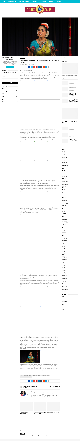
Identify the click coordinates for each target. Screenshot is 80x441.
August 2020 (64, 262)
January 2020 (64, 273)
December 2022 (64, 218)
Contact (59, 1)
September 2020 (65, 260)
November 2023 (64, 200)
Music (3, 99)
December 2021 (64, 237)
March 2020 (64, 270)
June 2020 (63, 265)
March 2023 (64, 213)
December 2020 (64, 256)
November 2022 (64, 219)
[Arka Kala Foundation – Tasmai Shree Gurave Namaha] (65, 89)
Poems (3, 101)
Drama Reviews (43, 1)
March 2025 (64, 175)
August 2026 (64, 147)
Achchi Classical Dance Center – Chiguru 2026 (72, 94)
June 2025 (63, 170)
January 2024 (64, 197)
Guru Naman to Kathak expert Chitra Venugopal (40, 413)
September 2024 (65, 184)
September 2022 (65, 222)
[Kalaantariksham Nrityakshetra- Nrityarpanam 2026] (70, 68)
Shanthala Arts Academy (46, 375)
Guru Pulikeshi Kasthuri (36, 375)
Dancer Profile (4, 91)
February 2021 (64, 253)
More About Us (9, 66)
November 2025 (64, 162)
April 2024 (63, 192)
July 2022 (63, 225)
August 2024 (64, 186)
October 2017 (64, 291)
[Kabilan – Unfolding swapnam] (65, 83)
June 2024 (63, 189)
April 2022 (63, 230)
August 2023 (64, 205)
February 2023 (64, 214)
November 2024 (64, 181)
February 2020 (64, 272)
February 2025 (64, 176)
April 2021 (63, 249)
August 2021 (64, 243)
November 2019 (64, 276)
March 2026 (64, 155)
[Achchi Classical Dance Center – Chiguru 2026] (65, 95)
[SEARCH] (77, 58)
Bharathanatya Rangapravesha (26, 375)
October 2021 (64, 240)
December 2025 (64, 160)
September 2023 (65, 203)
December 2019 (64, 275)
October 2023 (64, 202)
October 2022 (64, 221)
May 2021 (63, 248)
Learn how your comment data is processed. (42, 435)
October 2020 (64, 259)
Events (3, 94)
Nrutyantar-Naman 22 (54, 386)
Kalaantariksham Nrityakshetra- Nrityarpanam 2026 (70, 76)
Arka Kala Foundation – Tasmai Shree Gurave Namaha (73, 88)
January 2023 (64, 216)
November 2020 (64, 257)
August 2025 (64, 167)
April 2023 (63, 211)
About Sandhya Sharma (11, 1)
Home (4, 1)
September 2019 (65, 280)
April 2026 (63, 154)
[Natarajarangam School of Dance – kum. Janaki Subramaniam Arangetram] (65, 101)
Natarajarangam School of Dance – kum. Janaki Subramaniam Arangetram (73, 100)
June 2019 (63, 283)
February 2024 (64, 195)
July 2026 (63, 149)
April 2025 (63, 173)
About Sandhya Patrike (24, 1)
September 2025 (65, 165)
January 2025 (64, 178)
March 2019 (64, 284)
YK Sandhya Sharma (24, 64)
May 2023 (63, 210)
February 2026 (64, 157)
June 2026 (63, 151)
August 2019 (64, 281)
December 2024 (64, 179)
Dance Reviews (34, 1)
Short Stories (51, 1)
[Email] (73, 1)
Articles (3, 88)
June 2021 (63, 246)
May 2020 (63, 267)
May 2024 (63, 190)
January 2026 (64, 159)
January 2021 (64, 254)
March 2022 (64, 232)
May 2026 (63, 152)
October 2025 (64, 163)
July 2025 (63, 168)
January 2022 (64, 235)
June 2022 (63, 227)
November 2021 (64, 238)
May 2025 (63, 171)
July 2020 (63, 264)
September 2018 (65, 289)
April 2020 (63, 268)
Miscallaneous (4, 98)
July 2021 (63, 245)
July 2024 (63, 187)
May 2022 (63, 229)
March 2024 (64, 194)
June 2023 (63, 208)
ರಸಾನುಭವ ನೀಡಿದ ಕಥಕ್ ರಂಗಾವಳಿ (53, 412)
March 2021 (64, 251)
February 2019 (64, 286)
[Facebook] (72, 1)
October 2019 (64, 278)
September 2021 (65, 241)
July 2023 (63, 206)
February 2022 (64, 233)
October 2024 (64, 182)
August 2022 (64, 224)
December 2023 (64, 198)
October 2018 (64, 288)
